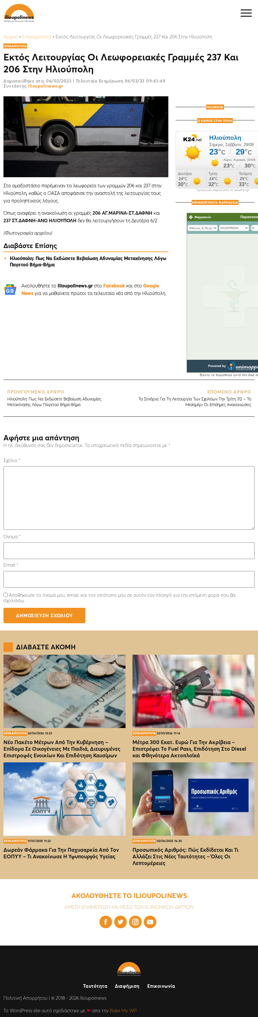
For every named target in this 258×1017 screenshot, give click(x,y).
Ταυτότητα (95, 986)
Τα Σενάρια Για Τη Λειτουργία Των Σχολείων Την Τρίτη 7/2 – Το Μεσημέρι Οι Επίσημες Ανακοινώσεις (194, 398)
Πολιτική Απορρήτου (25, 998)
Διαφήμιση (127, 986)
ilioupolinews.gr (45, 86)
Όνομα (12, 536)
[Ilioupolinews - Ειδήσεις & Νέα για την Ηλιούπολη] (19, 13)
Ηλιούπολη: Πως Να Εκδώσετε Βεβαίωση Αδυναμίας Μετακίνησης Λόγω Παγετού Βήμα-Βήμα (54, 398)
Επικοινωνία (161, 986)
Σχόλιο (11, 460)
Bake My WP (123, 1011)
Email (10, 565)
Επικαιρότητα (36, 37)
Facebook (114, 286)
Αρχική (10, 37)
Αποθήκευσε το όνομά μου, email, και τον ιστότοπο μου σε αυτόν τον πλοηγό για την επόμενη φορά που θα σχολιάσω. (119, 597)
